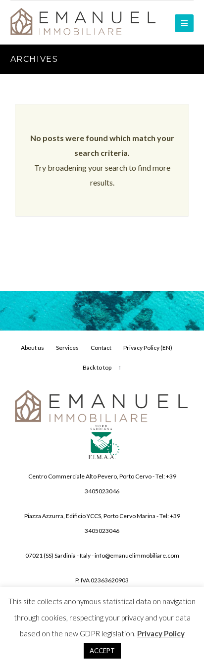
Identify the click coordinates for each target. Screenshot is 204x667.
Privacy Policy (161, 633)
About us (32, 347)
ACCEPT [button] (102, 651)
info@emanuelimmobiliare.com (137, 555)
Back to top (97, 367)
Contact (101, 347)
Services (67, 347)
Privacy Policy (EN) (147, 347)
